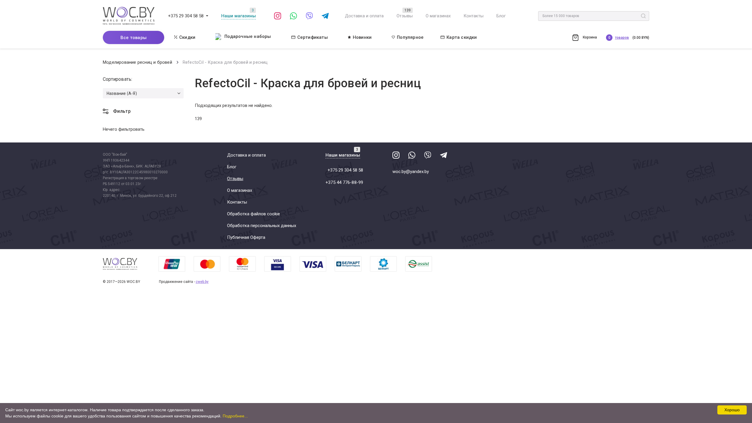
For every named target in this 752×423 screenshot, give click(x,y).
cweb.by (202, 282)
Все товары (133, 37)
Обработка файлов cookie (253, 213)
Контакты (474, 16)
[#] (207, 15)
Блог (501, 16)
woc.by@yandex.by (410, 171)
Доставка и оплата (364, 16)
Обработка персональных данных (261, 225)
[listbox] (143, 93)
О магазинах (438, 16)
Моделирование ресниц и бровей (137, 62)
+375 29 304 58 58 (186, 16)
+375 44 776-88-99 (344, 182)
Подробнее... (235, 416)
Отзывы (405, 16)
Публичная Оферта (246, 237)
